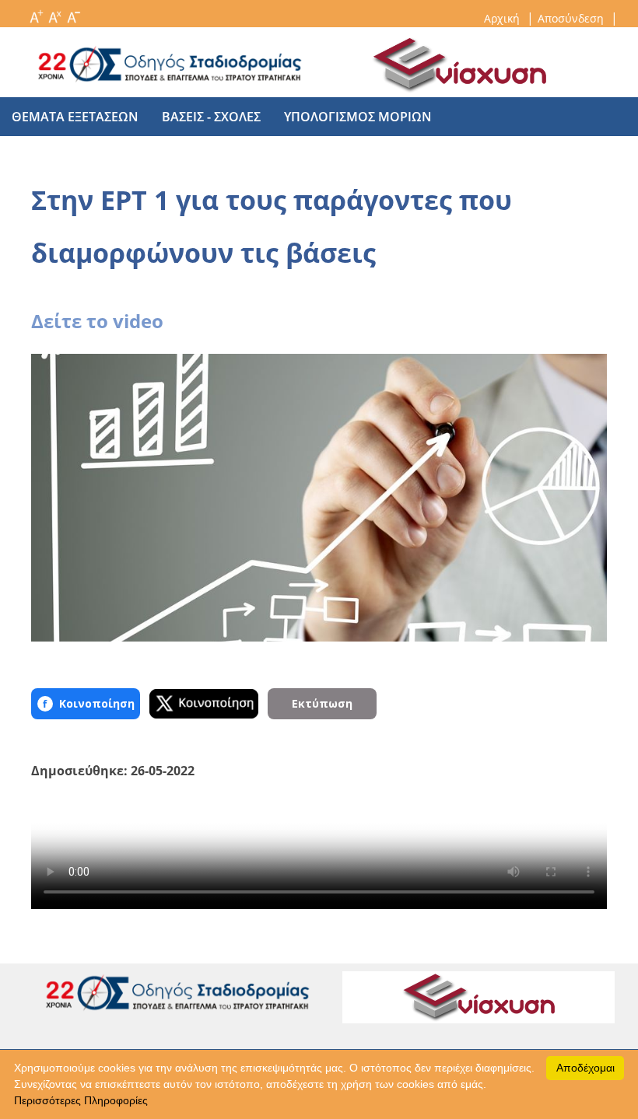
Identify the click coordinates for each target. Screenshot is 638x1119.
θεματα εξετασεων (75, 116)
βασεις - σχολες (211, 116)
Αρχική (503, 18)
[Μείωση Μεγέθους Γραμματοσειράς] (73, 12)
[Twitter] (203, 703)
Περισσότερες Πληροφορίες (81, 1100)
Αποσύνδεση (572, 18)
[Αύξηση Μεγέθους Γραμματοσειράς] (36, 12)
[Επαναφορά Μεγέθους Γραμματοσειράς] (54, 12)
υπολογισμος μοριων (358, 116)
